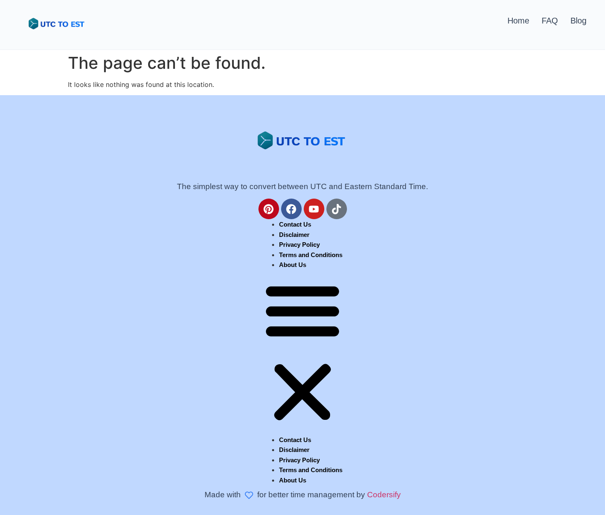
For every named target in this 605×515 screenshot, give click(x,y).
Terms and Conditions (310, 254)
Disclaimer (294, 234)
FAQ (550, 20)
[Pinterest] (268, 209)
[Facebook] (291, 209)
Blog (578, 20)
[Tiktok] (336, 209)
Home (518, 20)
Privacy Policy (299, 244)
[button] (302, 352)
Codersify (384, 494)
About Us (292, 264)
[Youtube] (314, 209)
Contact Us (295, 224)
